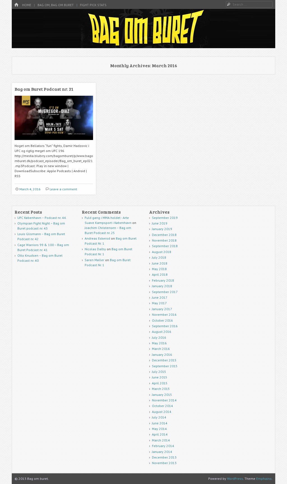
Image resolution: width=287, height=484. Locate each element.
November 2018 (164, 240)
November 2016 (164, 314)
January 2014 (162, 452)
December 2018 (164, 235)
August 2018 (161, 252)
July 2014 (159, 417)
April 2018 (160, 274)
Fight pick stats (93, 5)
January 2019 (162, 229)
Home (26, 5)
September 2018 (165, 246)
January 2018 (162, 286)
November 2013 (164, 463)
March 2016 (161, 349)
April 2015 (160, 383)
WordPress (235, 478)
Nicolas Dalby (95, 249)
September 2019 (165, 218)
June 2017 (159, 297)
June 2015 (159, 377)
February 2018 (163, 280)
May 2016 (159, 343)
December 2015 (164, 360)
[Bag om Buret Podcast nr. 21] (54, 142)
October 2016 (162, 320)
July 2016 (159, 337)
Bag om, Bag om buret (56, 5)
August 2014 (161, 412)
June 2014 (159, 423)
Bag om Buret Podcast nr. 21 (44, 89)
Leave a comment (63, 189)
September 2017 (165, 292)
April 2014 (160, 434)
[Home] (16, 5)
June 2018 (159, 263)
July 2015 (159, 372)
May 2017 (159, 303)
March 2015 (161, 389)
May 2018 (159, 269)
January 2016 (162, 354)
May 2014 (159, 429)
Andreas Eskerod (97, 238)
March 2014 (161, 440)
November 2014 (164, 400)
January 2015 (162, 394)
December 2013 (164, 457)
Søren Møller (94, 260)
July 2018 (159, 257)
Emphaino (264, 478)
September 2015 (165, 366)
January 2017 (162, 309)
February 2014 (163, 446)
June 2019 (159, 223)
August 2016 (161, 331)
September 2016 (165, 326)
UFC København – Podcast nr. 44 (41, 218)
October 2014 (162, 406)
